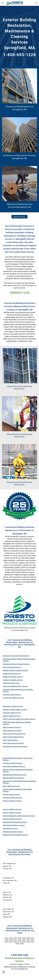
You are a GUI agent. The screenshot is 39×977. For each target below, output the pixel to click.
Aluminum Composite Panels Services (16, 656)
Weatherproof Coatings (11, 825)
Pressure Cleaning (9, 797)
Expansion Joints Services (12, 713)
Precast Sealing (8, 794)
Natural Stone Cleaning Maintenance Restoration (19, 781)
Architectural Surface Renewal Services (16, 664)
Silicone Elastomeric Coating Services (16, 816)
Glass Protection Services (12, 727)
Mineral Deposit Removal (11, 775)
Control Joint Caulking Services (13, 698)
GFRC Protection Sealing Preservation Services (19, 719)
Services (20, 763)
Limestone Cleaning (9, 763)
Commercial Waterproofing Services (15, 686)
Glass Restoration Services (12, 730)
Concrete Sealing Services (12, 694)
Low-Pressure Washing (11, 766)
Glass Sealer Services (10, 740)
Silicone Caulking (9, 812)
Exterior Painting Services (11, 716)
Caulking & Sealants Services (13, 680)
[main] (19, 36)
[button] (2, 3)
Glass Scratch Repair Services (13, 737)
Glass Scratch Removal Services (14, 734)
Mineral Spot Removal (10, 778)
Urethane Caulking (9, 819)
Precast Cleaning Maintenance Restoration (17, 789)
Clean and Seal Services (11, 683)
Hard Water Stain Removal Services (15, 746)
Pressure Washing (9, 809)
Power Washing (8, 786)
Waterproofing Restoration (12, 822)
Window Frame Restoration (12, 835)
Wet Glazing (7, 828)
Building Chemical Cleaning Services (15, 670)
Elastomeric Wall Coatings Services (15, 709)
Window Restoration (10, 832)
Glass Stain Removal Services (13, 743)
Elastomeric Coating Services (13, 706)
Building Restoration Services (13, 677)
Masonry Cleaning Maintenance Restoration (18, 769)
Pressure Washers (9, 801)
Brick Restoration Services (12, 667)
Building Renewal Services (12, 673)
